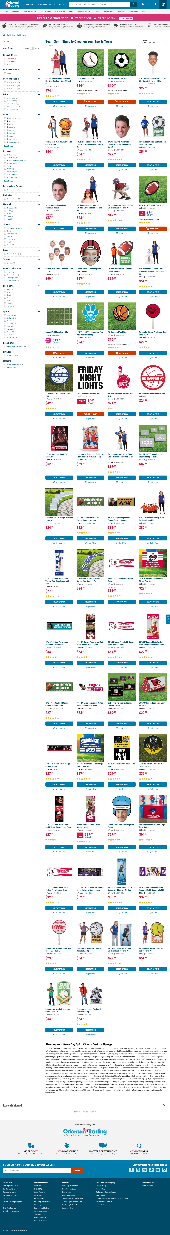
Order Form (38, 1195)
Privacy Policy (101, 1186)
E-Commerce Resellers (104, 1202)
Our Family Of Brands (69, 1205)
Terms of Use (100, 1189)
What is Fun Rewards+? (11, 1211)
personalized (141, 1054)
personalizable (91, 1073)
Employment (66, 1192)
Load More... (8, 146)
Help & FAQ (38, 1189)
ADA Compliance (40, 1217)
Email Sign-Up (8, 1205)
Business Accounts (9, 1192)
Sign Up (77, 1170)
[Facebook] (131, 1170)
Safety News (100, 1195)
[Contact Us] (149, 4)
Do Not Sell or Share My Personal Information (112, 1198)
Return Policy (39, 1198)
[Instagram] (164, 1170)
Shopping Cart (39, 1205)
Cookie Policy (101, 1205)
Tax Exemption (39, 1214)
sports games (50, 1059)
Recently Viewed (12, 1105)
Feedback (168, 619)
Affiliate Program (68, 1195)
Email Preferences (40, 1221)
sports (116, 1073)
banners (155, 1054)
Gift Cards (6, 1198)
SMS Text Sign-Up (9, 1208)
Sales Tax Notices (40, 1211)
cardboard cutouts (126, 1054)
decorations (87, 1067)
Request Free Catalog (10, 1195)
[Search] (133, 4)
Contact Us (38, 1186)
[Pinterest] (144, 1170)
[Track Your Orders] (143, 4)
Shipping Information (42, 1202)
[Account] (155, 4)
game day (80, 1076)
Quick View (60, 106)
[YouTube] (158, 1170)
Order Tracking (39, 1192)
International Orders (41, 1208)
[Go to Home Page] (4, 35)
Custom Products (147, 1186)
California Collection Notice (106, 1192)
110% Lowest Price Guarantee (72, 1198)
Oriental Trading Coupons (12, 1202)
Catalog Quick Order (10, 1186)
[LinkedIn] (138, 1170)
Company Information (70, 1186)
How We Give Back (69, 1189)
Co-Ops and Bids (9, 1189)
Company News (67, 1208)
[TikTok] (151, 1170)
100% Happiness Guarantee (72, 1202)
